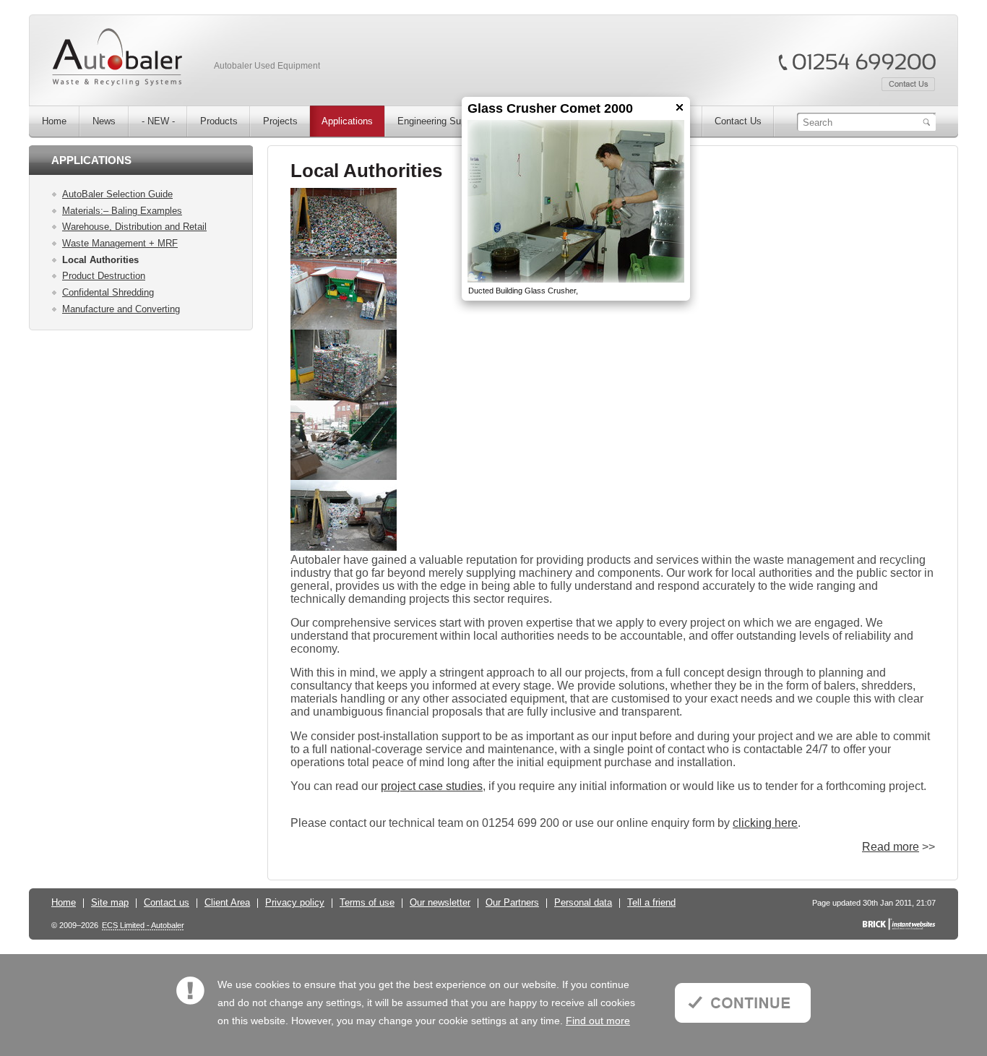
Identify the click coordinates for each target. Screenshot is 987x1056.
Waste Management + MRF (120, 243)
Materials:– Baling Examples (122, 210)
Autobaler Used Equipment (267, 66)
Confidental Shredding (108, 292)
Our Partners (512, 902)
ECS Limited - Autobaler (143, 926)
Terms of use (367, 902)
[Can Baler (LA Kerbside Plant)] (343, 326)
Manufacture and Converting (121, 309)
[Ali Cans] (343, 256)
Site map (110, 902)
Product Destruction (103, 275)
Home (63, 902)
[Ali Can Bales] (343, 397)
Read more (890, 847)
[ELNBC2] (343, 477)
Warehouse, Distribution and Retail (134, 226)
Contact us (166, 902)
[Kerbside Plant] (343, 548)
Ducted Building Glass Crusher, (523, 290)
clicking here (765, 823)
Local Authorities (100, 259)
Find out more (598, 1020)
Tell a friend (651, 902)
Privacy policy (294, 902)
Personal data (583, 902)
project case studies (432, 786)
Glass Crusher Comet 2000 (550, 108)
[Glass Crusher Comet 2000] (575, 201)
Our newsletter (440, 902)
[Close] (679, 107)
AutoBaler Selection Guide (117, 194)
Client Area (227, 902)
